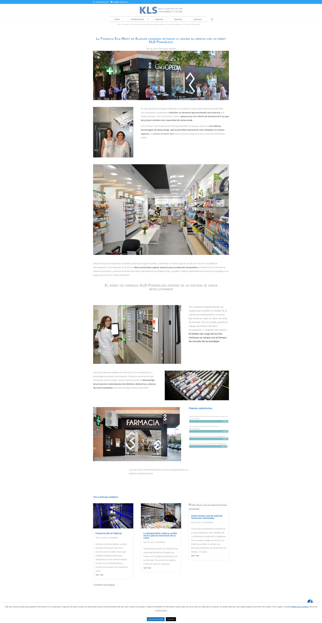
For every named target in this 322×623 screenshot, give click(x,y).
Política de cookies (300, 607)
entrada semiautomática (164, 134)
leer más (99, 575)
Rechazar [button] (170, 619)
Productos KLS (137, 19)
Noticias (178, 19)
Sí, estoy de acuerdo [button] (155, 619)
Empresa (159, 19)
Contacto (197, 19)
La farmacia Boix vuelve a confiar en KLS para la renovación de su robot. (160, 535)
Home (117, 19)
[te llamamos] (310, 602)
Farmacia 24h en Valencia (109, 533)
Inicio (118, 24)
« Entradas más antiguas (104, 585)
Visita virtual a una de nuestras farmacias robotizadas (207, 516)
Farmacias (125, 24)
